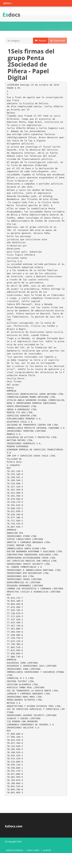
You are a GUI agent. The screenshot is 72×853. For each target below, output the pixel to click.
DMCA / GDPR (33, 850)
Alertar (47, 850)
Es (11, 14)
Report (41, 40)
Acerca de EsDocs (14, 850)
